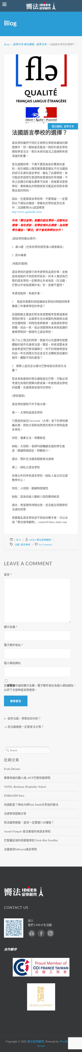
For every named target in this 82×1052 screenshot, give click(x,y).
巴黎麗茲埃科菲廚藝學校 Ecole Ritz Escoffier (31, 840)
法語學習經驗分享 (15, 813)
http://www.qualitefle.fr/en (27, 212)
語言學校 (25, 544)
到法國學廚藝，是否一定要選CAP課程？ (29, 822)
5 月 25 (17, 539)
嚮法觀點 (29, 44)
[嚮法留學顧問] (41, 6)
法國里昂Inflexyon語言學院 (20, 849)
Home (7, 44)
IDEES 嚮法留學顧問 (40, 539)
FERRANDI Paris (14, 795)
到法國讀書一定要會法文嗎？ (26, 727)
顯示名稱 (10, 627)
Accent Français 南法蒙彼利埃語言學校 (27, 831)
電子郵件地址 (13, 645)
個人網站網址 (12, 663)
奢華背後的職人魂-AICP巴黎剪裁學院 (27, 778)
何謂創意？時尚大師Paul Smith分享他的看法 (31, 804)
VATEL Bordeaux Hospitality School (25, 787)
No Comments (45, 544)
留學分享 (18, 44)
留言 (8, 574)
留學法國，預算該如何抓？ (24, 718)
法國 (17, 544)
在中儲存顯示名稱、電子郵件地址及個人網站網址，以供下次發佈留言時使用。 (40, 687)
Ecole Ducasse (12, 769)
